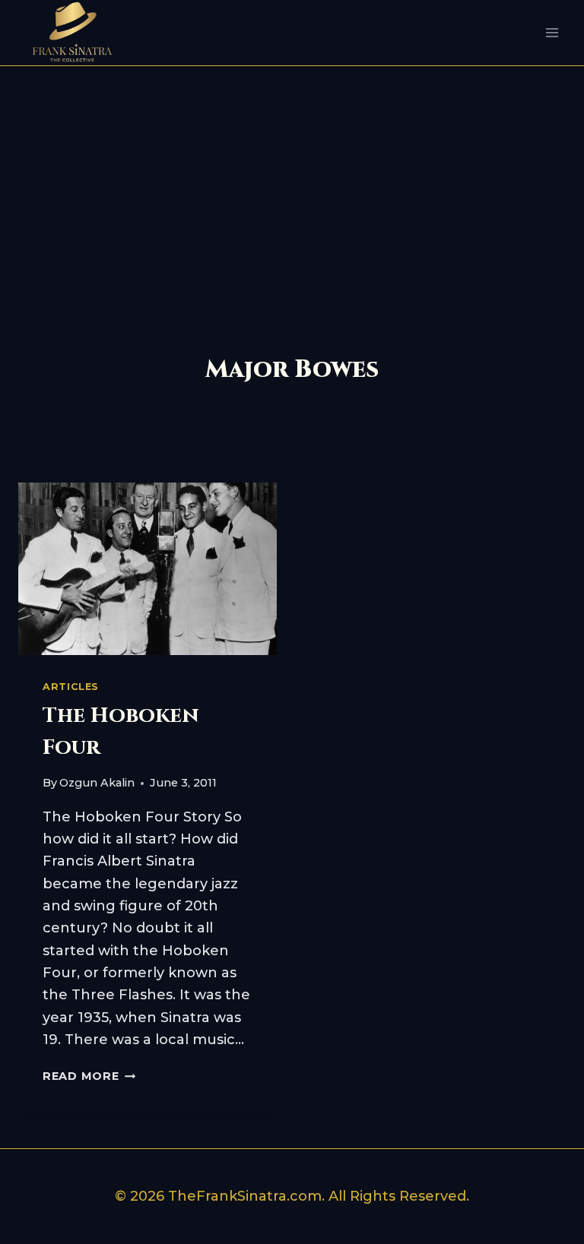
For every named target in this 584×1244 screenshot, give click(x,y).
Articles (71, 686)
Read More (89, 1076)
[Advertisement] (292, 180)
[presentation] (147, 569)
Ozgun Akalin (97, 783)
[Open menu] (552, 33)
